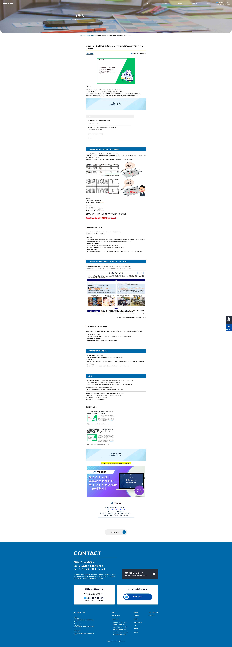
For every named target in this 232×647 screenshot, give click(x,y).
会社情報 (208, 3)
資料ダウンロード (138, 622)
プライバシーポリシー (153, 612)
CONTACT (137, 597)
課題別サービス (115, 619)
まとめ (90, 138)
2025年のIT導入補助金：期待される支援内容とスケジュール (102, 127)
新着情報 (136, 619)
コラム (85, 35)
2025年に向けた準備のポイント (96, 134)
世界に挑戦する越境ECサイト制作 (119, 629)
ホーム (81, 35)
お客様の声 (194, 3)
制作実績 (180, 3)
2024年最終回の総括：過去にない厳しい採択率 (99, 120)
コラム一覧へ (115, 532)
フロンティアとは (148, 3)
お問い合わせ (151, 615)
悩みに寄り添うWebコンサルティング (120, 632)
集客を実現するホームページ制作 (119, 622)
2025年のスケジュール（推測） (96, 129)
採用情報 (136, 628)
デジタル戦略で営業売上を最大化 (119, 634)
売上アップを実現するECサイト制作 (120, 627)
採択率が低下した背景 (94, 123)
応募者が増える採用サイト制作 (119, 624)
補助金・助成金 (90, 35)
